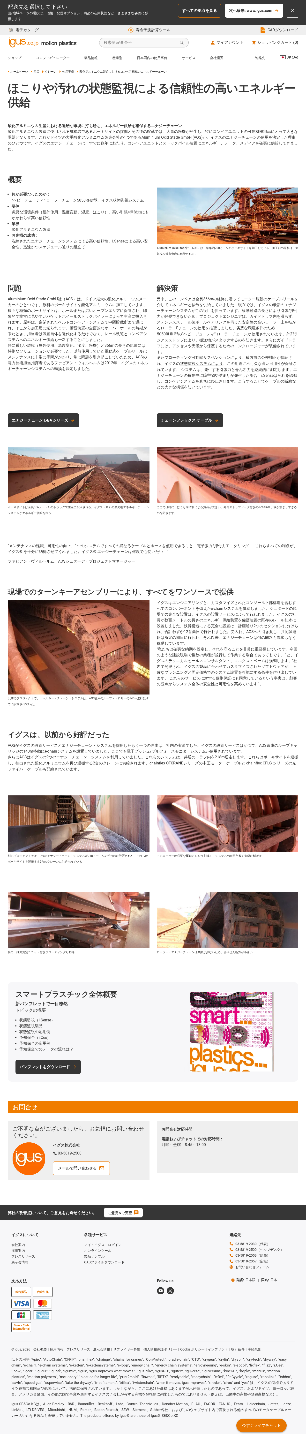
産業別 (117, 58)
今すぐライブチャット (261, 1425)
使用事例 (68, 71)
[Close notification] (292, 11)
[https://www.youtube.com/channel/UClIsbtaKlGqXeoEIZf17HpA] (160, 1290)
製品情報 (91, 58)
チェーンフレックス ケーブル (186, 420)
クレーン (51, 71)
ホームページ (19, 71)
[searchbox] (140, 42)
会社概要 (217, 58)
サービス (188, 58)
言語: (245, 1280)
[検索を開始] (182, 42)
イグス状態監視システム (122, 200)
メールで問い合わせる (77, 1168)
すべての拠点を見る (199, 10)
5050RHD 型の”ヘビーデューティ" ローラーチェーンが (204, 334)
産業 (36, 71)
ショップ (14, 58)
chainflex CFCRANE (166, 763)
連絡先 (260, 58)
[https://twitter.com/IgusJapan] (170, 1290)
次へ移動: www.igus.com (250, 10)
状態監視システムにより (201, 363)
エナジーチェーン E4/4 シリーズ (40, 420)
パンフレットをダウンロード (45, 1066)
